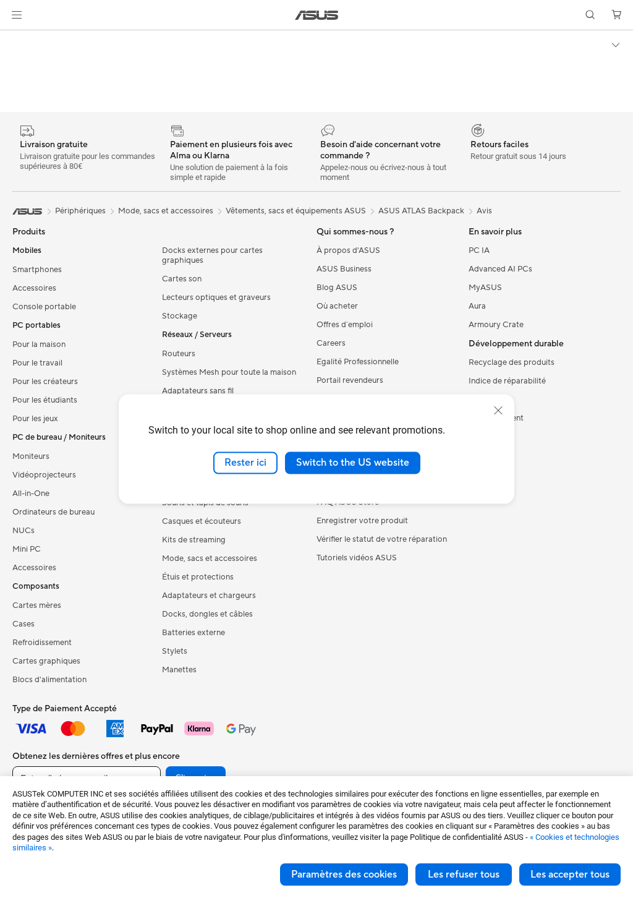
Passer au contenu (14, 38)
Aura (477, 306)
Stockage (179, 316)
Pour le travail (37, 363)
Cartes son (182, 279)
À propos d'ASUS (348, 250)
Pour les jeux (35, 419)
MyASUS (485, 288)
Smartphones (37, 270)
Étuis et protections (198, 577)
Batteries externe (193, 633)
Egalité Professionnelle (357, 362)
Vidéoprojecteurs (44, 475)
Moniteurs (30, 456)
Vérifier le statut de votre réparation (381, 539)
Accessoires (34, 288)
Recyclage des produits (511, 362)
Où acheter (337, 306)
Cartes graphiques (46, 661)
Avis (484, 211)
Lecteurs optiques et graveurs (216, 297)
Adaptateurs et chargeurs (209, 596)
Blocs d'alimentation (49, 680)
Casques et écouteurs (201, 521)
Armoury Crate (496, 325)
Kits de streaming (194, 540)
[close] (498, 411)
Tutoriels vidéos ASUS (356, 558)
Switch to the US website (352, 462)
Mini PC (26, 549)
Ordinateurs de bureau (53, 512)
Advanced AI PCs (500, 269)
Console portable (44, 307)
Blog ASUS (336, 288)
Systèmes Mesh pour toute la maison (229, 372)
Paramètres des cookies (344, 874)
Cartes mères (36, 605)
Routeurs (178, 354)
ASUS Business (344, 269)
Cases (23, 624)
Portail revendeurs (349, 380)
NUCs (23, 531)
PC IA (479, 250)
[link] (317, 15)
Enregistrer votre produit (362, 521)
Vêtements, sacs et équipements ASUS (296, 211)
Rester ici (245, 462)
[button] (16, 14)
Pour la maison (39, 344)
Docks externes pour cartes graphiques (212, 255)
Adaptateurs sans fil (198, 391)
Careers (331, 343)
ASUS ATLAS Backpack (421, 211)
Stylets (174, 651)
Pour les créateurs (45, 382)
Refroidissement (42, 643)
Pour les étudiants (44, 400)
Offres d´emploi (344, 325)
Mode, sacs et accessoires (209, 558)
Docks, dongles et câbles (207, 614)
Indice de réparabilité (507, 381)
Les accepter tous (570, 874)
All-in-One (30, 493)
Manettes (179, 670)
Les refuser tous (463, 874)
